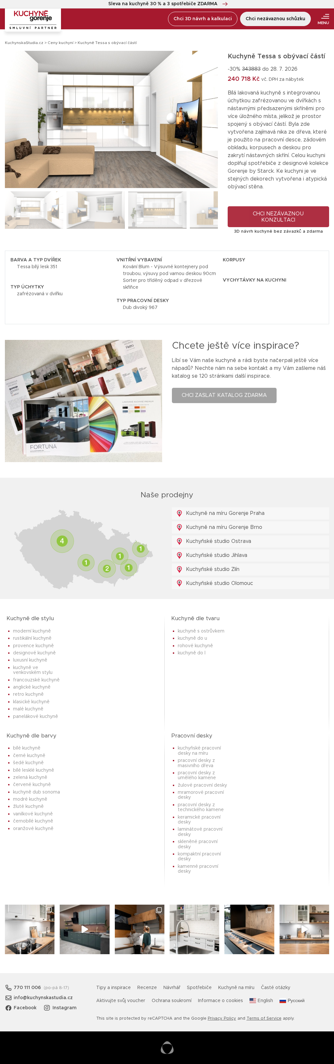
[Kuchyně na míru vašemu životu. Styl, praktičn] (249, 929)
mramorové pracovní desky (201, 795)
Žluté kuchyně (28, 806)
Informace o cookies (220, 1000)
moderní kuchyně (32, 631)
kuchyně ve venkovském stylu (33, 670)
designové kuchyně (34, 653)
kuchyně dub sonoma (36, 792)
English (265, 1000)
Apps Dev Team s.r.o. (167, 1047)
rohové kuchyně (195, 646)
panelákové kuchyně (35, 716)
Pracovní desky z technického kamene (201, 807)
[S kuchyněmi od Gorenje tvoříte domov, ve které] (139, 929)
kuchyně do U (192, 638)
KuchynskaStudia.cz (24, 43)
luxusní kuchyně (30, 660)
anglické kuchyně (32, 687)
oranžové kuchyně (33, 828)
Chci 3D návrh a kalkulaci (203, 19)
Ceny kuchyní (60, 43)
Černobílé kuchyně (33, 821)
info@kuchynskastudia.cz (43, 998)
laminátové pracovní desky (200, 832)
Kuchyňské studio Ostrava (217, 541)
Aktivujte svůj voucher (120, 1000)
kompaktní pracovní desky (199, 856)
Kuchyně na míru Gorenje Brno (223, 527)
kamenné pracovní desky (198, 869)
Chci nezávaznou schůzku (275, 19)
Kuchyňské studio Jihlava (215, 555)
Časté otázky (275, 987)
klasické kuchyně (31, 702)
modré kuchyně (30, 799)
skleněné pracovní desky (198, 844)
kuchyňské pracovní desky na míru (199, 750)
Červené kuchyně (32, 784)
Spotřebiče (199, 987)
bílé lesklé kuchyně (33, 770)
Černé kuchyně (29, 755)
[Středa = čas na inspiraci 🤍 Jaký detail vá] (304, 929)
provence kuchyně (33, 646)
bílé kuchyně (26, 748)
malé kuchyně (28, 709)
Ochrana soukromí (171, 1000)
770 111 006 (27, 987)
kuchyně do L (191, 653)
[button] (207, 119)
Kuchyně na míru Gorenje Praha (224, 513)
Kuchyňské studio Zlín (211, 569)
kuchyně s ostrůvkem (201, 631)
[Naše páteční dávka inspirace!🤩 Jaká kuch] (84, 929)
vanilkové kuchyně (33, 814)
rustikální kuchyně (32, 638)
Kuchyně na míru (236, 987)
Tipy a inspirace (113, 987)
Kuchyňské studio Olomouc (218, 583)
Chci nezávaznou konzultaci (278, 217)
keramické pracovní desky (199, 819)
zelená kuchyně (30, 777)
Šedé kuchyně (28, 763)
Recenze (147, 987)
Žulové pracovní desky (202, 785)
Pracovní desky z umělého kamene (197, 775)
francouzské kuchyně (36, 680)
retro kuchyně (28, 694)
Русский (296, 1000)
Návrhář (171, 987)
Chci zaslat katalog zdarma (224, 395)
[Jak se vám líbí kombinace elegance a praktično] (194, 929)
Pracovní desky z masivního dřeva (196, 763)
